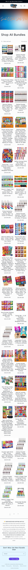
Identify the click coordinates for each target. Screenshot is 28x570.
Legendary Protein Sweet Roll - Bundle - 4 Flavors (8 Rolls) (21, 341)
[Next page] (18, 513)
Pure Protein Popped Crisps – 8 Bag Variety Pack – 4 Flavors (7, 314)
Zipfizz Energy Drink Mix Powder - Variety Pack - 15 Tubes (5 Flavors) (20, 163)
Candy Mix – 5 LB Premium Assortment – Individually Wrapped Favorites (20, 318)
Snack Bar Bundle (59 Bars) (20, 502)
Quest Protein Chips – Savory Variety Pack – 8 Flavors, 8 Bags (7, 82)
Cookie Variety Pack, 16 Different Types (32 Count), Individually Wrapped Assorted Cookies (20, 367)
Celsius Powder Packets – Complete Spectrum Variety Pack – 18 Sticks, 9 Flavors (21, 107)
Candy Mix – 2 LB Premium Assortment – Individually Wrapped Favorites (20, 421)
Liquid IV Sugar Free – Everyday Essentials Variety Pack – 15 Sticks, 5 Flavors (7, 502)
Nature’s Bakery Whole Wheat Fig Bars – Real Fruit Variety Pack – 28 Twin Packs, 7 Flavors (20, 291)
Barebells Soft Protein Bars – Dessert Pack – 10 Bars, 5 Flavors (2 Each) (20, 192)
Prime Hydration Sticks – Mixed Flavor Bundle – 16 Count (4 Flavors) (7, 213)
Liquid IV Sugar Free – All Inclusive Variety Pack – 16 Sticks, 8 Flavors (7, 191)
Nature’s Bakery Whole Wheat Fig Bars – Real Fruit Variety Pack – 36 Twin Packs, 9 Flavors (7, 291)
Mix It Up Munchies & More (13, 564)
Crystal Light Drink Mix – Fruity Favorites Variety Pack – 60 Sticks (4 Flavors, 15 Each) (7, 454)
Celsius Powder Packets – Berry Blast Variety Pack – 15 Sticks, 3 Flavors (7, 478)
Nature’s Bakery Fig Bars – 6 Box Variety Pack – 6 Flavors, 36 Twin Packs (7, 239)
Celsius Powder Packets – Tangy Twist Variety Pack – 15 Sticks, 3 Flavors (21, 454)
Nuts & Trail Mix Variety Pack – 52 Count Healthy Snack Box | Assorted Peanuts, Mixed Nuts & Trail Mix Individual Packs (21, 397)
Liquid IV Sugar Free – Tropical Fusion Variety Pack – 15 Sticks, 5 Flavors (21, 478)
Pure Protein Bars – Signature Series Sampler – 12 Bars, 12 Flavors (20, 239)
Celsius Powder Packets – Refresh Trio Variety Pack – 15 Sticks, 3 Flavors (21, 216)
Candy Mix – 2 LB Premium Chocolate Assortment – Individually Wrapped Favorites (7, 167)
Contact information (15, 568)
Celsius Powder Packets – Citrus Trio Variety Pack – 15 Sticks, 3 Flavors (7, 342)
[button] (3, 6)
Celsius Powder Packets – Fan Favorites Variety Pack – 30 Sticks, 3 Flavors (20, 57)
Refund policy (15, 565)
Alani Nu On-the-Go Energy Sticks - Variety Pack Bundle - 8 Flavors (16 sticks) (21, 82)
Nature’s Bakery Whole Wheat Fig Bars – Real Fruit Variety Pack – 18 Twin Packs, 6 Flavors (7, 108)
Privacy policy (9, 565)
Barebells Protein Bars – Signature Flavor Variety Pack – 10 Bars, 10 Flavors (7, 59)
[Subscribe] (23, 554)
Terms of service (23, 565)
